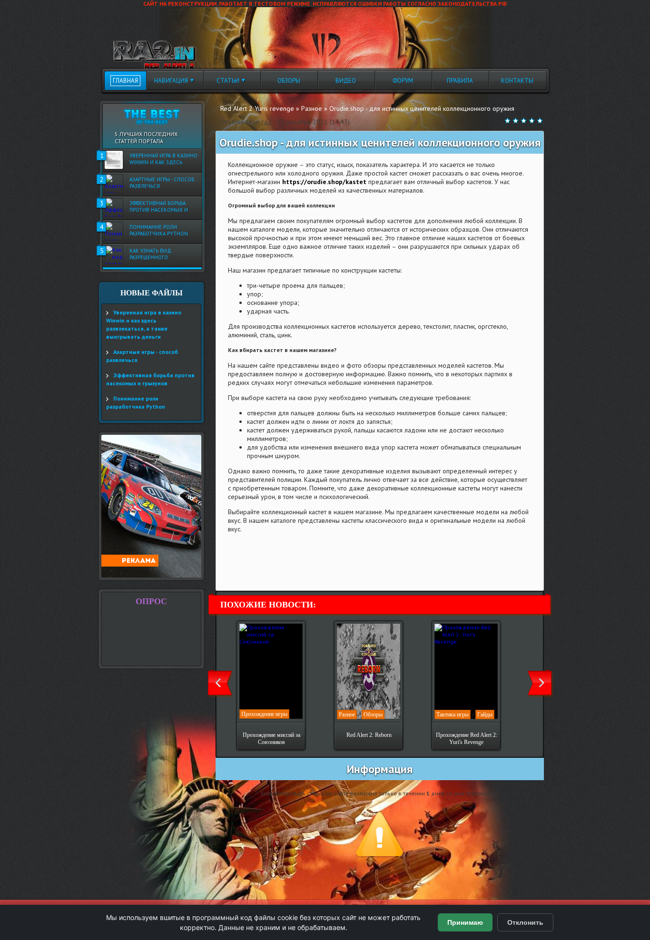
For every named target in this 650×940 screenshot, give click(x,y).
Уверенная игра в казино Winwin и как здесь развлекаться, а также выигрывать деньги (163, 159)
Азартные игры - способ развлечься (161, 182)
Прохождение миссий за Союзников (271, 738)
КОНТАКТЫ (517, 81)
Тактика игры (452, 714)
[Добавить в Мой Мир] (293, 572)
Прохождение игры (264, 714)
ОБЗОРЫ (288, 81)
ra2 (266, 122)
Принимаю (465, 922)
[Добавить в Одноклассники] (305, 572)
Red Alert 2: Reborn (369, 735)
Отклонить (525, 922)
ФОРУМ (403, 81)
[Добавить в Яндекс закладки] (280, 572)
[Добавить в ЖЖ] (318, 572)
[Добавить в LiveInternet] (268, 572)
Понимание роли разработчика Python (158, 230)
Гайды (484, 714)
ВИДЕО (345, 81)
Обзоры (373, 714)
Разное (347, 714)
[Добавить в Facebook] (243, 572)
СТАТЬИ (228, 81)
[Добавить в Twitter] (256, 572)
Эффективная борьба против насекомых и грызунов (158, 207)
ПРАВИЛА (460, 81)
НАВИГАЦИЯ (171, 81)
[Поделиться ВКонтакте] (231, 572)
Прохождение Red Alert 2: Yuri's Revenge (466, 738)
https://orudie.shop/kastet (324, 181)
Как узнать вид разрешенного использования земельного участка (157, 254)
